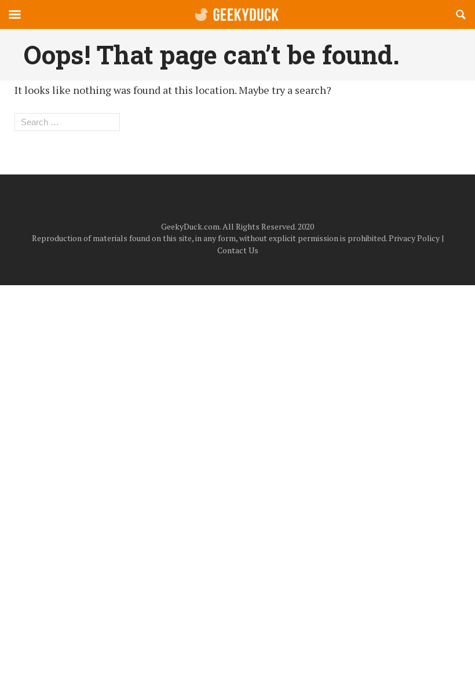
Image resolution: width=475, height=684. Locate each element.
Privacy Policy (414, 237)
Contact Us (237, 250)
